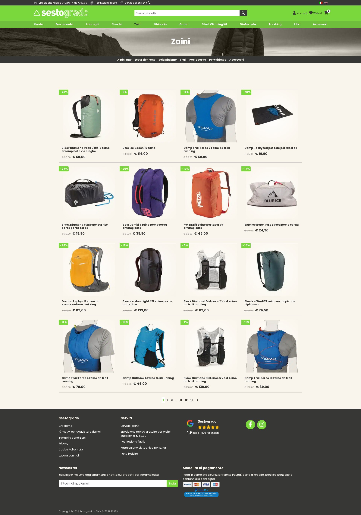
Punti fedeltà (129, 454)
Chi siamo (65, 426)
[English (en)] (326, 3)
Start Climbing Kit (214, 24)
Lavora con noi (69, 455)
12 (186, 400)
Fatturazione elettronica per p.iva (143, 448)
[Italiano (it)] (320, 3)
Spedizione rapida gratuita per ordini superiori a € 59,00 (146, 434)
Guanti (184, 24)
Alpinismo (124, 60)
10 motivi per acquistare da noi (80, 432)
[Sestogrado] (60, 13)
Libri (297, 24)
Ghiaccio (160, 24)
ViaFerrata (248, 24)
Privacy (63, 443)
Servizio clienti (130, 426)
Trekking (274, 24)
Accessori (320, 24)
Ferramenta (64, 24)
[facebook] (250, 424)
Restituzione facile (133, 441)
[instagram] (261, 424)
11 (181, 400)
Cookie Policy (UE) (71, 449)
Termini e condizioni (72, 438)
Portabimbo (217, 60)
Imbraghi (92, 24)
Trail (183, 60)
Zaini (137, 24)
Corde (38, 24)
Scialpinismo (168, 60)
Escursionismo (145, 60)
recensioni (210, 432)
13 (191, 400)
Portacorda (197, 60)
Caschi (116, 24)
